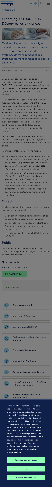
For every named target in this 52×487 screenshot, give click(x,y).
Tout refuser (26, 469)
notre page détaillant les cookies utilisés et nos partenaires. (23, 449)
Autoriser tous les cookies (26, 460)
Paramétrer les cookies (26, 477)
